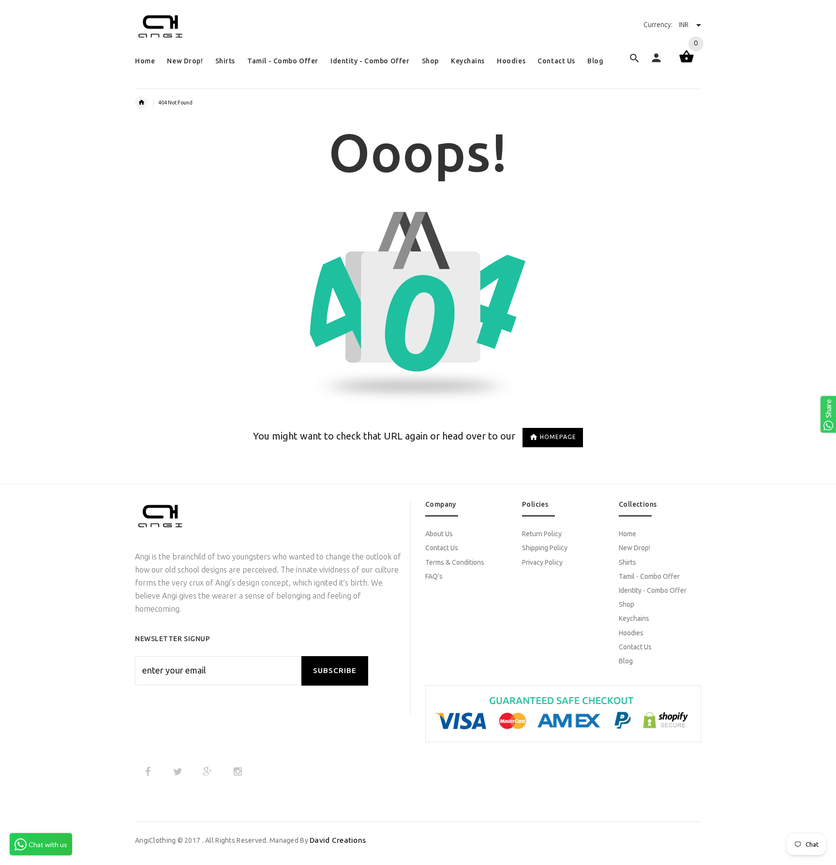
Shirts (627, 562)
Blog (626, 661)
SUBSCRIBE (335, 670)
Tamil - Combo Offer (649, 576)
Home (627, 534)
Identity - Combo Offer (653, 590)
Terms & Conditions (454, 562)
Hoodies (631, 633)
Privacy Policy (542, 562)
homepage (558, 437)
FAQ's (434, 576)
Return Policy (542, 534)
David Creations (338, 840)
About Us (439, 534)
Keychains (634, 618)
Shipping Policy (544, 548)
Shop (626, 604)
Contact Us (441, 548)
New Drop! (634, 548)
